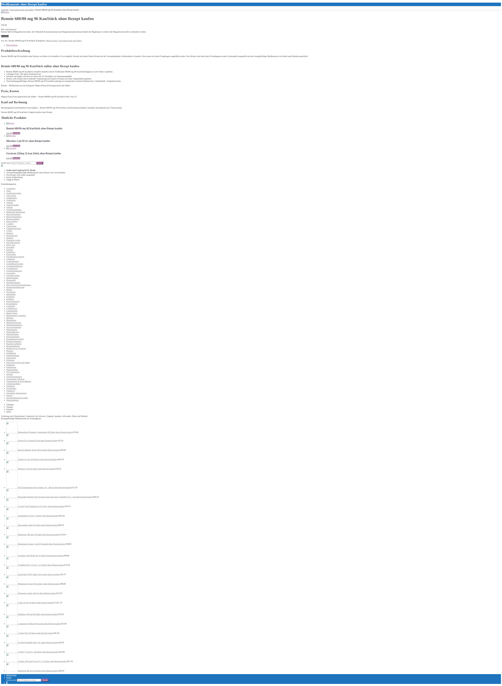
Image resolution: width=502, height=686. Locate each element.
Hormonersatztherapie (15, 287)
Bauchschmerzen (13, 214)
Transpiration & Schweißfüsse (18, 381)
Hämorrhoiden (12, 278)
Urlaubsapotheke (13, 384)
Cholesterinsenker (13, 228)
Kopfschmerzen (12, 301)
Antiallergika (11, 198)
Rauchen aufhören (13, 344)
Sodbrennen (11, 367)
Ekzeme (9, 250)
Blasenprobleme (13, 219)
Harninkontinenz (13, 283)
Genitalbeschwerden (14, 264)
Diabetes (9, 238)
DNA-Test (10, 245)
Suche (8, 677)
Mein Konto (11, 675)
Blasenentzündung (14, 217)
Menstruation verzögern (16, 315)
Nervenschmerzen (13, 327)
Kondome (10, 297)
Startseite (4, 10)
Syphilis (9, 374)
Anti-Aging (11, 195)
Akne (8, 191)
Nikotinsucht (11, 330)
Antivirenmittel (12, 205)
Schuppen (10, 360)
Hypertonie (11, 292)
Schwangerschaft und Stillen (22, 10)
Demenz (9, 233)
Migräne (9, 318)
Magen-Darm (51, 41)
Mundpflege (11, 320)
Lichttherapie (11, 308)
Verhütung (10, 386)
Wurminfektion (12, 400)
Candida (9, 224)
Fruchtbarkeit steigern (15, 257)
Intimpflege (11, 294)
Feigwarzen (11, 254)
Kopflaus (10, 299)
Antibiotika (11, 200)
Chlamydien (11, 226)
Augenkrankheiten (14, 210)
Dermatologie (12, 235)
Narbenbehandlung (14, 325)
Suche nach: (6, 163)
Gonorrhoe (10, 273)
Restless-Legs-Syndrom (16, 348)
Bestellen (5, 36)
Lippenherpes (12, 311)
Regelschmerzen (13, 346)
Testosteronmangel (14, 377)
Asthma (9, 207)
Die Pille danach (13, 243)
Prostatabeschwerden (15, 339)
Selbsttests (10, 365)
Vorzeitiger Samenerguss (16, 393)
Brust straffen (11, 221)
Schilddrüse (11, 353)
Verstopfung (11, 388)
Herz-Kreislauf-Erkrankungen (18, 285)
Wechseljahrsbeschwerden (17, 398)
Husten (9, 290)
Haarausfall (11, 280)
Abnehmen (10, 188)
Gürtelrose (10, 259)
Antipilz (9, 203)
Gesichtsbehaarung (14, 271)
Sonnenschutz (12, 370)
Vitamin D (10, 391)
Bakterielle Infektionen (15, 212)
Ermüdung (10, 252)
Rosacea (9, 351)
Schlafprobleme (12, 355)
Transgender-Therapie (15, 379)
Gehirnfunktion (12, 261)
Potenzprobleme (13, 337)
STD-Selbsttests (12, 372)
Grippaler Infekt (12, 275)
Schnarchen (11, 358)
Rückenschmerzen (13, 341)
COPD (9, 231)
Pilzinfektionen (12, 334)
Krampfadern (11, 304)
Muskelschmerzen (13, 323)
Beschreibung (12, 45)
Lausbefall (10, 306)
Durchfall (10, 247)
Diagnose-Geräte (13, 240)
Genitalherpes (12, 268)
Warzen (9, 395)
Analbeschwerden (13, 193)
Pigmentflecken (12, 332)
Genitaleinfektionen (14, 266)
